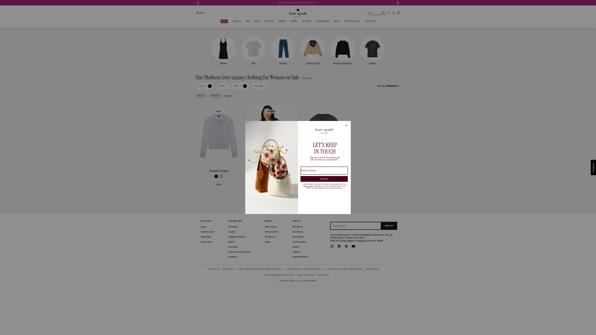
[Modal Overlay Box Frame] (298, 167)
